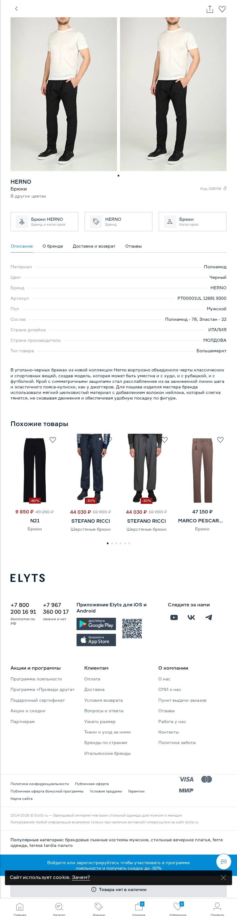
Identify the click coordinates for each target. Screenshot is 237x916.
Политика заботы (177, 742)
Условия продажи (106, 791)
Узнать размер (100, 721)
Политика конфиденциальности (39, 783)
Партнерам (22, 721)
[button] (118, 176)
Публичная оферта (92, 783)
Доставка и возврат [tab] (94, 246)
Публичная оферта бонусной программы (47, 791)
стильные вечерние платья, (182, 839)
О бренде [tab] (53, 246)
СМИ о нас (169, 689)
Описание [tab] (22, 246)
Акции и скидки (27, 710)
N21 (35, 520)
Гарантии (136, 791)
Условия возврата (103, 700)
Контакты (168, 731)
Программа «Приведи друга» (42, 689)
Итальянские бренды (107, 753)
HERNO (218, 287)
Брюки (34, 528)
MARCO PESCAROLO (202, 520)
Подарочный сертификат (37, 700)
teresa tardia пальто (51, 845)
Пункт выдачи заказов (182, 700)
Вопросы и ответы (103, 710)
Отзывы (166, 710)
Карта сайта (21, 798)
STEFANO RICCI (90, 521)
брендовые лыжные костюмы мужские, (108, 839)
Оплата (92, 678)
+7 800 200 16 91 (23, 608)
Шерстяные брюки (91, 529)
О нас (164, 678)
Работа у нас (172, 721)
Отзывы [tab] (133, 246)
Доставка (94, 689)
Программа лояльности (36, 678)
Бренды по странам (105, 742)
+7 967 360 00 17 (56, 608)
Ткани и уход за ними (107, 731)
